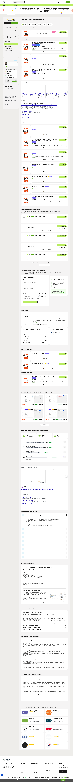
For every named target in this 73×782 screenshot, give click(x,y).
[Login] (59, 2)
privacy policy (62, 292)
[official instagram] (26, 324)
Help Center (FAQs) (34, 765)
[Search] (24, 2)
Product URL (27, 286)
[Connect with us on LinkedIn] (13, 764)
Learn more (15, 37)
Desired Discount (42, 293)
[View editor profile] (17, 62)
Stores (8, 5)
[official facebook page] (24, 324)
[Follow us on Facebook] (9, 764)
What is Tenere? (23, 765)
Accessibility (23, 770)
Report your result (46, 262)
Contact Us (23, 772)
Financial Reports (48, 768)
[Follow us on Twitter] (4, 764)
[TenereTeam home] (7, 2)
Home (4, 5)
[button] (42, 22)
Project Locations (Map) (49, 770)
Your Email (27, 293)
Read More (18, 780)
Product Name (26, 279)
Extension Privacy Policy (35, 770)
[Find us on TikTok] (6, 764)
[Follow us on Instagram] (11, 764)
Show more (34, 49)
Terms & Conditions (34, 772)
